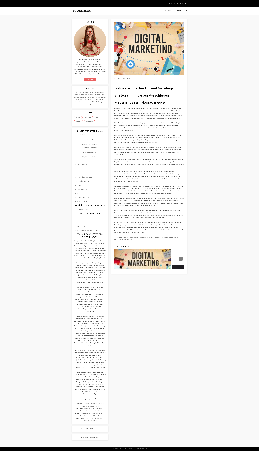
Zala (90, 104)
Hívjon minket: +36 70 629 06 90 (176, 3)
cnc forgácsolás (81, 165)
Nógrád (92, 99)
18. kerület (96, 416)
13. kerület (84, 413)
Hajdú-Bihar (83, 97)
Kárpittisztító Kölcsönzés (90, 157)
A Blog (78, 71)
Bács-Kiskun (80, 92)
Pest (97, 99)
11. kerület (88, 411)
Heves (89, 97)
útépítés (78, 121)
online (78, 117)
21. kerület (100, 418)
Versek (77, 169)
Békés (92, 92)
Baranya (87, 92)
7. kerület (85, 408)
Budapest (83, 94)
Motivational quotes (82, 222)
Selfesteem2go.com (81, 218)
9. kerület (99, 408)
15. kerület (99, 413)
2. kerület (92, 403)
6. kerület (96, 406)
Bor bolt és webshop (82, 181)
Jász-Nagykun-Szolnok (98, 97)
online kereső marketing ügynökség (87, 230)
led (97, 117)
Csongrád (90, 94)
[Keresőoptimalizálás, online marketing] (82, 13)
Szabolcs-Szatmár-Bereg (83, 102)
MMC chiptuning (80, 226)
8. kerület (92, 408)
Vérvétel (90, 140)
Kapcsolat (182, 10)
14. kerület (92, 413)
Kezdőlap (169, 10)
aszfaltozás (89, 121)
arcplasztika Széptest (90, 152)
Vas (97, 102)
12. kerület (96, 411)
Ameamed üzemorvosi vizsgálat (85, 173)
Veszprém (101, 102)
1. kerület (86, 403)
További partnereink (82, 197)
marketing (88, 117)
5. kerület (89, 406)
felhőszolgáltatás (81, 201)
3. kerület (99, 403)
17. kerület (88, 416)
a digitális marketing (96, 66)
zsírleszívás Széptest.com (90, 147)
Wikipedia (78, 193)
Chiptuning (78, 185)
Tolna (94, 102)
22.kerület (86, 420)
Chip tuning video (81, 189)
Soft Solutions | (135, 448)
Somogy (101, 99)
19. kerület (85, 418)
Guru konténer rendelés (83, 177)
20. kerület (93, 418)
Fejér (95, 94)
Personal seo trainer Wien (90, 144)
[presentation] (181, 259)
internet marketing (81, 209)
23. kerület (93, 420)
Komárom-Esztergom (83, 99)
